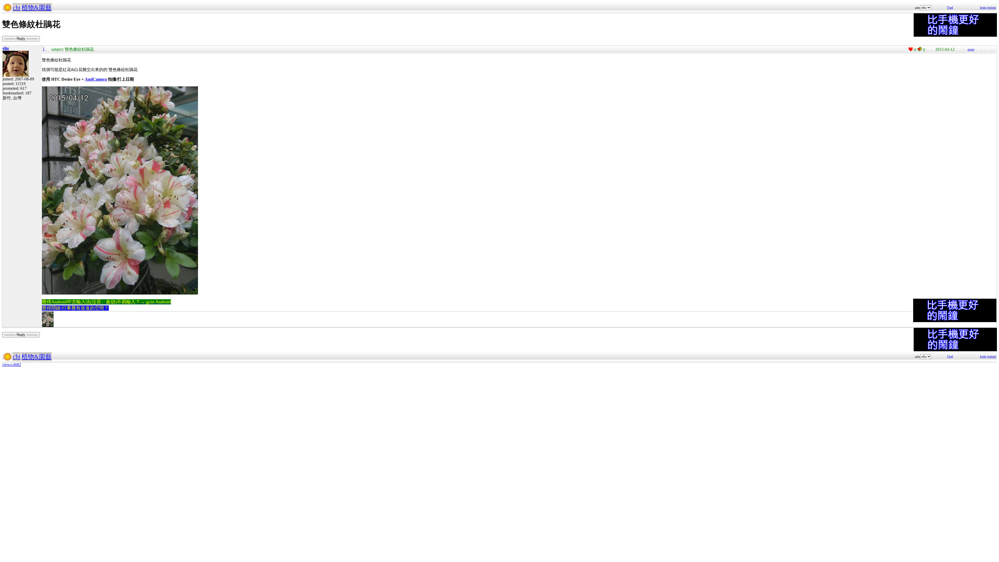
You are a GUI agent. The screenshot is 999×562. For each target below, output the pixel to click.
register (991, 7)
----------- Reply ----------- (21, 39)
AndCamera (96, 79)
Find (950, 7)
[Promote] (910, 49)
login (983, 7)
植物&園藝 (37, 7)
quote (971, 49)
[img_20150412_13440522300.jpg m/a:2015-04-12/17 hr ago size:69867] (48, 326)
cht (17, 7)
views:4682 (11, 364)
